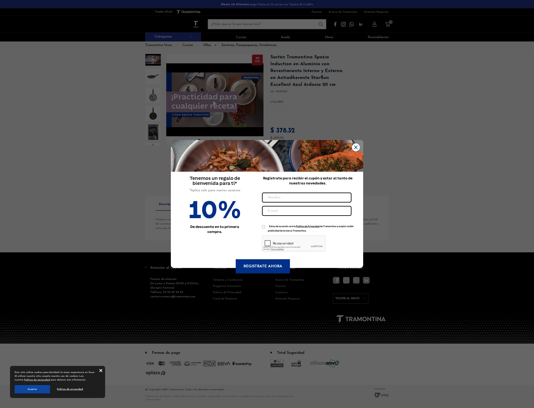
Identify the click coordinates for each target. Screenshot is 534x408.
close (100, 370)
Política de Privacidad (308, 226)
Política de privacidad (37, 380)
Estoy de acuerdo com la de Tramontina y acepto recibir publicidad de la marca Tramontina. (311, 227)
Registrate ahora (262, 266)
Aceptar (32, 389)
